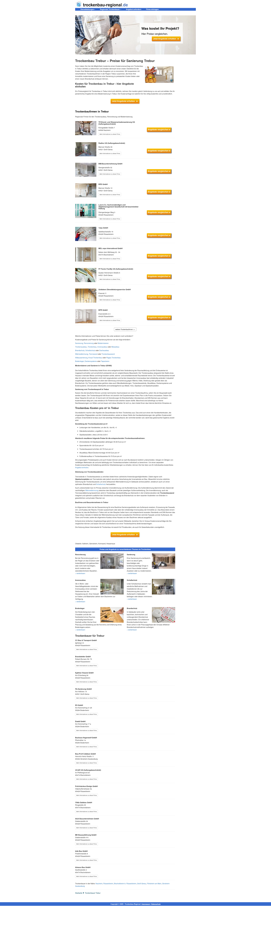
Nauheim (99, 883)
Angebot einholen (81, 467)
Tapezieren (105, 361)
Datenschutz (156, 904)
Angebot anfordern (133, 9)
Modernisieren (103, 343)
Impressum (146, 904)
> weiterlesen (80, 573)
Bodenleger (79, 361)
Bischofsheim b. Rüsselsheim (125, 883)
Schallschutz (90, 350)
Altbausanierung (81, 357)
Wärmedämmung (81, 354)
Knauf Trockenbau (95, 357)
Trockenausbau (81, 347)
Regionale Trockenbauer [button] (110, 9)
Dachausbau (104, 350)
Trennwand (93, 354)
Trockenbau (92, 347)
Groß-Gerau (141, 883)
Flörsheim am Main (154, 883)
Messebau (115, 347)
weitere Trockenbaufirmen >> (125, 329)
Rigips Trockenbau (113, 357)
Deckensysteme (91, 361)
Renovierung (89, 343)
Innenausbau (102, 347)
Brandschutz (80, 350)
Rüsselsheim (108, 883)
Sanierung (79, 343)
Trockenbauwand (108, 354)
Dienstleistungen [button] (87, 9)
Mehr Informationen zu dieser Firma (110, 134)
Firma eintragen (152, 9)
